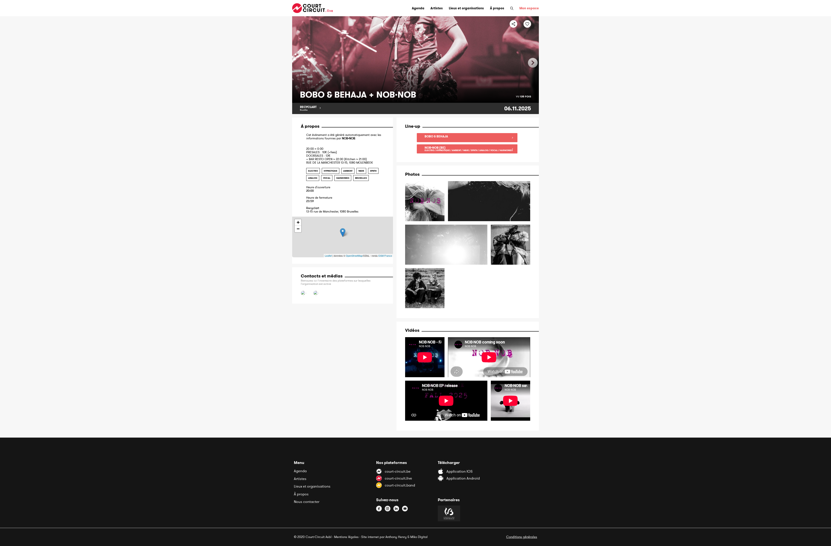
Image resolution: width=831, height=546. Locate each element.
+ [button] (298, 222)
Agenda (300, 471)
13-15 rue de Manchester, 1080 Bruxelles (332, 209)
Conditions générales (521, 537)
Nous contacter (306, 501)
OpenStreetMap (354, 255)
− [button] (298, 229)
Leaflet (328, 255)
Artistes (300, 478)
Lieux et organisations (312, 486)
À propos (301, 494)
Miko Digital (419, 537)
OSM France (385, 255)
